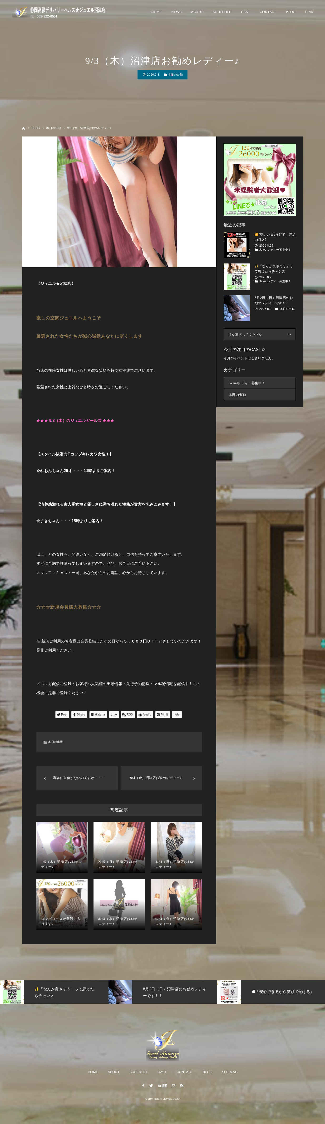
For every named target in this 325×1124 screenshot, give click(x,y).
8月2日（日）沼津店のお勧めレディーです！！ (274, 300)
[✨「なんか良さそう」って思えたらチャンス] (237, 276)
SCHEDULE (222, 12)
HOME (156, 12)
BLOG (291, 12)
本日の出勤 (175, 74)
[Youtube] (162, 1085)
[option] (57, 992)
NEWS (176, 12)
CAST (245, 12)
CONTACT (268, 12)
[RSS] (181, 1085)
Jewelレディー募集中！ (275, 249)
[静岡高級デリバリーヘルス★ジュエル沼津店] (59, 12)
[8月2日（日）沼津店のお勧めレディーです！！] (237, 308)
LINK (309, 12)
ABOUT (197, 12)
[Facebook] (143, 1085)
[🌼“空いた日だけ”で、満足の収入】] (237, 245)
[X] (151, 1085)
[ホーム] (23, 128)
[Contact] (173, 1085)
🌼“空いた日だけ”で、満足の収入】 (275, 237)
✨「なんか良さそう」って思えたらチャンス (274, 268)
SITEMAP (229, 1072)
